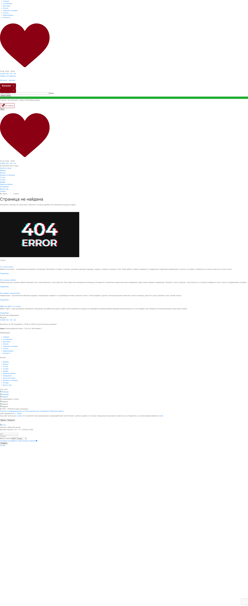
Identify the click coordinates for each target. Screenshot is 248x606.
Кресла (2, 173)
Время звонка (5, 438)
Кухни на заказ (5, 168)
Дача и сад (4, 189)
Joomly (2, 445)
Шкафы (2, 182)
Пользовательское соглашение (37, 411)
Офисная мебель (6, 184)
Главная (6, 1)
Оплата (5, 8)
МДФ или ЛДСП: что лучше (10, 306)
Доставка (6, 6)
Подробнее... (5, 273)
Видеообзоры (8, 15)
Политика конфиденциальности (12, 411)
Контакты (6, 17)
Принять (3, 420)
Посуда (6, 383)
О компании (7, 3)
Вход (2, 109)
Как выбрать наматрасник (10, 293)
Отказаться (11, 420)
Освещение (4, 187)
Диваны (3, 170)
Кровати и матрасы (7, 175)
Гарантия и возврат (10, 10)
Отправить (4, 443)
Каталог (6, 85)
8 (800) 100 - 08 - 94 (8, 320)
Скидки (3, 191)
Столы (2, 177)
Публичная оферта (56, 411)
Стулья (2, 180)
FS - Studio (18, 413)
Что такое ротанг (6, 267)
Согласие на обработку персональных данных (17, 441)
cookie (19, 416)
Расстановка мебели (8, 280)
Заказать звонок (5, 95)
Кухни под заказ (9, 378)
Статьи (5, 13)
